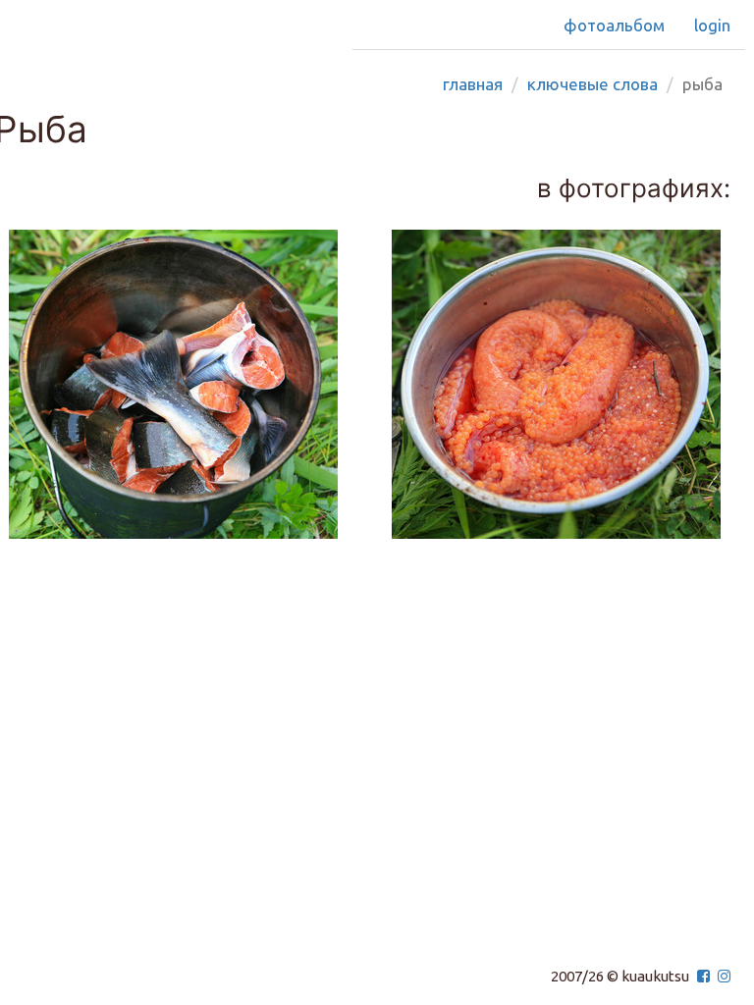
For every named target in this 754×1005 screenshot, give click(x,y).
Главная (473, 84)
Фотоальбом (614, 25)
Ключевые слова (592, 84)
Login (712, 25)
